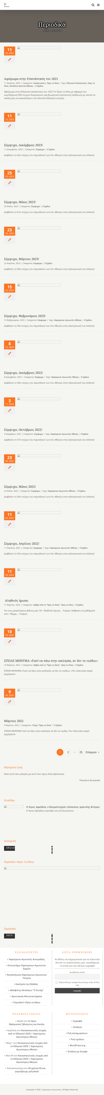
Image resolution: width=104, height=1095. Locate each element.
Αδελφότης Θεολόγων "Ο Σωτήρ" (27, 990)
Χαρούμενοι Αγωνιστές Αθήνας (68, 320)
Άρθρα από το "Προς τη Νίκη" (46, 604)
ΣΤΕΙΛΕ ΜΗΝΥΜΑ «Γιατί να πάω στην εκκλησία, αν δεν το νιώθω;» (39, 642)
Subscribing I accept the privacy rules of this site (78, 983)
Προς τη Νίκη (53, 83)
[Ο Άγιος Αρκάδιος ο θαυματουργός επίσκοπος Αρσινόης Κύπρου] (14, 817)
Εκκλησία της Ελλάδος (27, 984)
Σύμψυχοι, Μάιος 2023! (39, 183)
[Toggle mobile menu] (98, 5)
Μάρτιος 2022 (39, 702)
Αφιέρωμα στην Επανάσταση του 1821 (39, 60)
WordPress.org (77, 1045)
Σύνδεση (77, 1027)
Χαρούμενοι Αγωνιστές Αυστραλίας (27, 959)
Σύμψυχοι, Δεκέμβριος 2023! (39, 126)
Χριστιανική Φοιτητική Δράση (27, 996)
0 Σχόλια (39, 86)
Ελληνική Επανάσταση (76, 83)
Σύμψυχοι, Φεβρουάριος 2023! (39, 297)
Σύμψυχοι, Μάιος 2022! (39, 468)
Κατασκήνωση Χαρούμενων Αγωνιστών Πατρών (27, 976)
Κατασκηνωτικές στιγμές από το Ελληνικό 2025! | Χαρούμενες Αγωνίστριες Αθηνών (27, 1033)
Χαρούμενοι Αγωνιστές (51, 1089)
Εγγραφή (77, 1020)
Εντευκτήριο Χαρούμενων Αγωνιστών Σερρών (27, 967)
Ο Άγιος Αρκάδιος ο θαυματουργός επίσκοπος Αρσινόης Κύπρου (63, 807)
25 (80, 752)
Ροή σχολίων (77, 1039)
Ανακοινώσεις (39, 83)
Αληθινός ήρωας (39, 582)
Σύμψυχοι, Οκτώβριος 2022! (39, 411)
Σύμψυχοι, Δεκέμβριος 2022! (39, 354)
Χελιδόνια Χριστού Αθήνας (21, 86)
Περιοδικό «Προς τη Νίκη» (26, 1002)
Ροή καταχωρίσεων (77, 1033)
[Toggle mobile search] (93, 5)
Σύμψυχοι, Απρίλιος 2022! (39, 525)
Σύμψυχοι (40, 149)
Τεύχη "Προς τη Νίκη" (42, 725)
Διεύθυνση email (77, 972)
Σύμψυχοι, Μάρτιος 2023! (39, 240)
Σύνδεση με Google (77, 1051)
